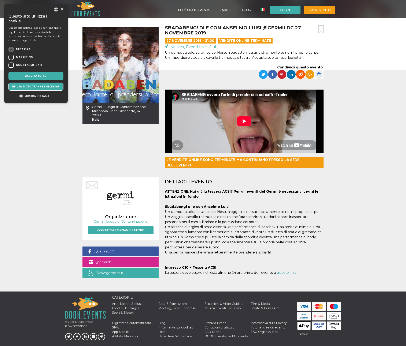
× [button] (61, 9)
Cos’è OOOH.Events (194, 10)
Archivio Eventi (215, 323)
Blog (246, 10)
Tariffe (226, 10)
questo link (286, 273)
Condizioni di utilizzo (219, 327)
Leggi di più (29, 40)
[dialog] (36, 53)
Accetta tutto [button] (36, 76)
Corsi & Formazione (172, 304)
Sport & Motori (123, 313)
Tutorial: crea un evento (268, 327)
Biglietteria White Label (175, 336)
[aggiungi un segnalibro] (321, 29)
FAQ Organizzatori (264, 332)
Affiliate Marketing (125, 336)
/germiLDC (105, 251)
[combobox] (56, 9)
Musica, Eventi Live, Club (194, 47)
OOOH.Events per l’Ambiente (226, 336)
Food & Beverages (125, 308)
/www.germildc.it (109, 273)
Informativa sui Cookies (175, 327)
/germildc (104, 262)
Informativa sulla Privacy (269, 323)
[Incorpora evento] (309, 74)
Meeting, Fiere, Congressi (177, 308)
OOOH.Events (83, 321)
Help (161, 332)
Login (285, 10)
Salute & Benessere (265, 308)
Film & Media (260, 304)
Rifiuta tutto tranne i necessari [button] (35, 86)
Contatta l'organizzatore (120, 230)
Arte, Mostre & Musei (127, 304)
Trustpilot (302, 333)
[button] (35, 96)
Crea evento (320, 10)
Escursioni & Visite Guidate (224, 304)
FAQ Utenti (212, 332)
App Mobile (120, 332)
